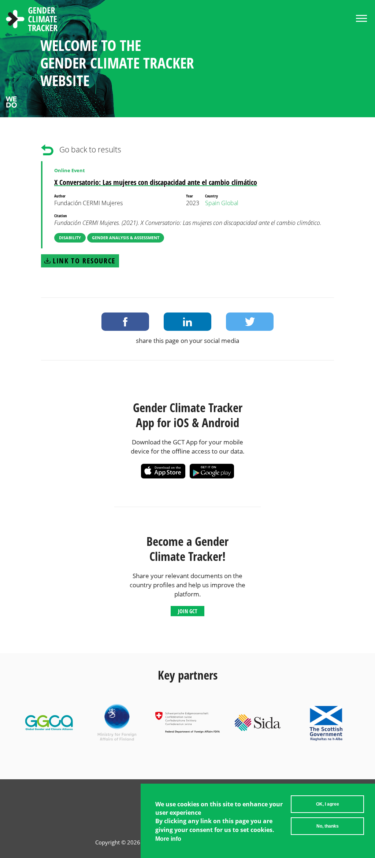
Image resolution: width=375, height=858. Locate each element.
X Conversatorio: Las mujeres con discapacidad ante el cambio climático (155, 182)
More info (168, 839)
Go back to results (90, 149)
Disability (70, 237)
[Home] (32, 20)
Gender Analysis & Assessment (125, 237)
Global (229, 203)
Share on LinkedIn (187, 321)
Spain (212, 203)
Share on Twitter (250, 321)
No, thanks (327, 826)
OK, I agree (327, 804)
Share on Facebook (125, 321)
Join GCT (187, 611)
